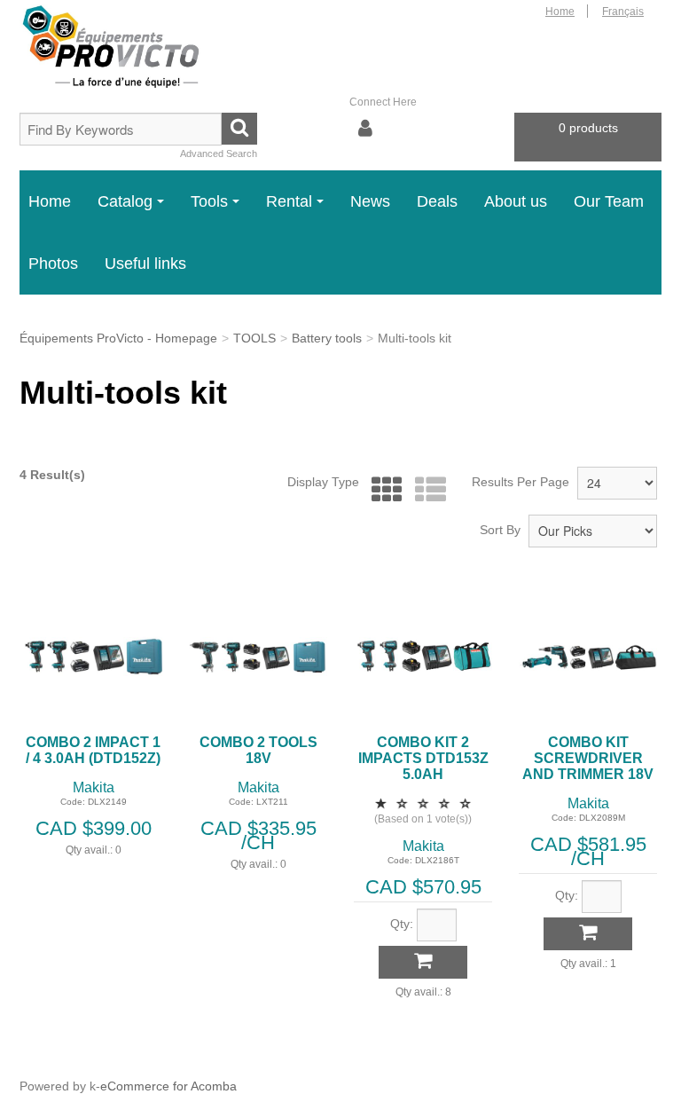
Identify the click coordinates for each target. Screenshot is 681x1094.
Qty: (401, 924)
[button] (587, 137)
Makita (93, 787)
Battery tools (327, 338)
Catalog (125, 201)
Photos (53, 263)
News (370, 201)
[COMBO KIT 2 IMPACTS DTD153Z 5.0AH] (423, 656)
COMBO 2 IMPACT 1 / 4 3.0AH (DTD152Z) (93, 750)
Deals (437, 201)
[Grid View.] (383, 490)
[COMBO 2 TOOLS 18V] (258, 656)
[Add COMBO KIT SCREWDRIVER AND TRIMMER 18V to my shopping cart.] (588, 933)
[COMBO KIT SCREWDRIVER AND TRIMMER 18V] (588, 656)
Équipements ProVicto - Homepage (118, 338)
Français (623, 11)
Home (560, 11)
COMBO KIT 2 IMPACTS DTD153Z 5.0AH (423, 758)
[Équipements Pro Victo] (121, 47)
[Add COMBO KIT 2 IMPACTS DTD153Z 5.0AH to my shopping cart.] (423, 962)
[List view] (426, 490)
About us (515, 201)
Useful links (145, 263)
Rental (289, 201)
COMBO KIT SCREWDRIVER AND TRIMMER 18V (588, 758)
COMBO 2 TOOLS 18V (258, 750)
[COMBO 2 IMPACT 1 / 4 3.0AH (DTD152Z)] (93, 656)
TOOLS (254, 338)
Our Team (609, 201)
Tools (209, 201)
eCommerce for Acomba (168, 1086)
